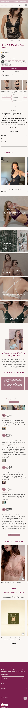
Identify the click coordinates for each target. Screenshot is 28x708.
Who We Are (3, 683)
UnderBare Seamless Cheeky (7, 637)
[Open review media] (4, 407)
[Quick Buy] (23, 579)
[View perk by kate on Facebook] (5, 704)
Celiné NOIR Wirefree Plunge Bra (8, 582)
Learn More (4, 191)
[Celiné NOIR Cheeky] (6, 85)
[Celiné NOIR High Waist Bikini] (17, 85)
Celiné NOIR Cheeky (5, 91)
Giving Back (3, 693)
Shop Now (14, 588)
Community (3, 688)
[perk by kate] (7, 5)
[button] (19, 5)
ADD (6, 102)
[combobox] (4, 705)
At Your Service (4, 697)
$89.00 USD (19, 582)
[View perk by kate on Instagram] (2, 704)
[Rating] (21, 399)
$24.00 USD (17, 637)
